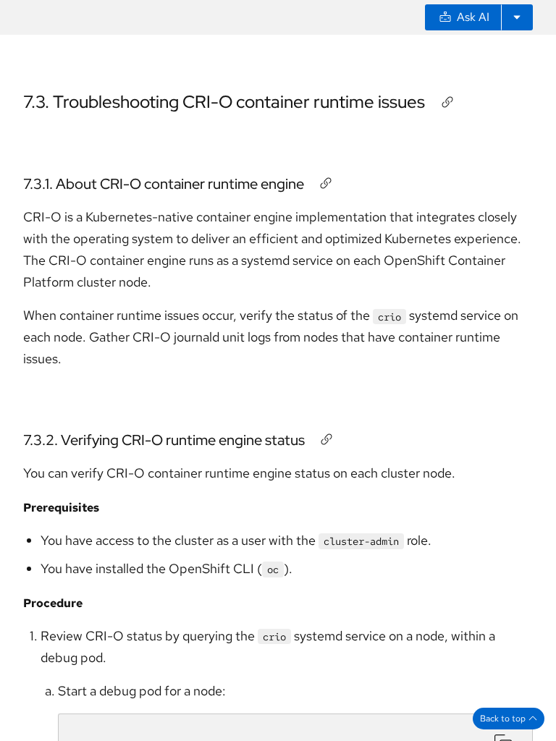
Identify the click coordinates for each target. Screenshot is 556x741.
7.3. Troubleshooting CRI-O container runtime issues (224, 101)
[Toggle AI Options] (517, 17)
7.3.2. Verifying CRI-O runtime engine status (164, 440)
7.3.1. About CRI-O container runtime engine (163, 183)
